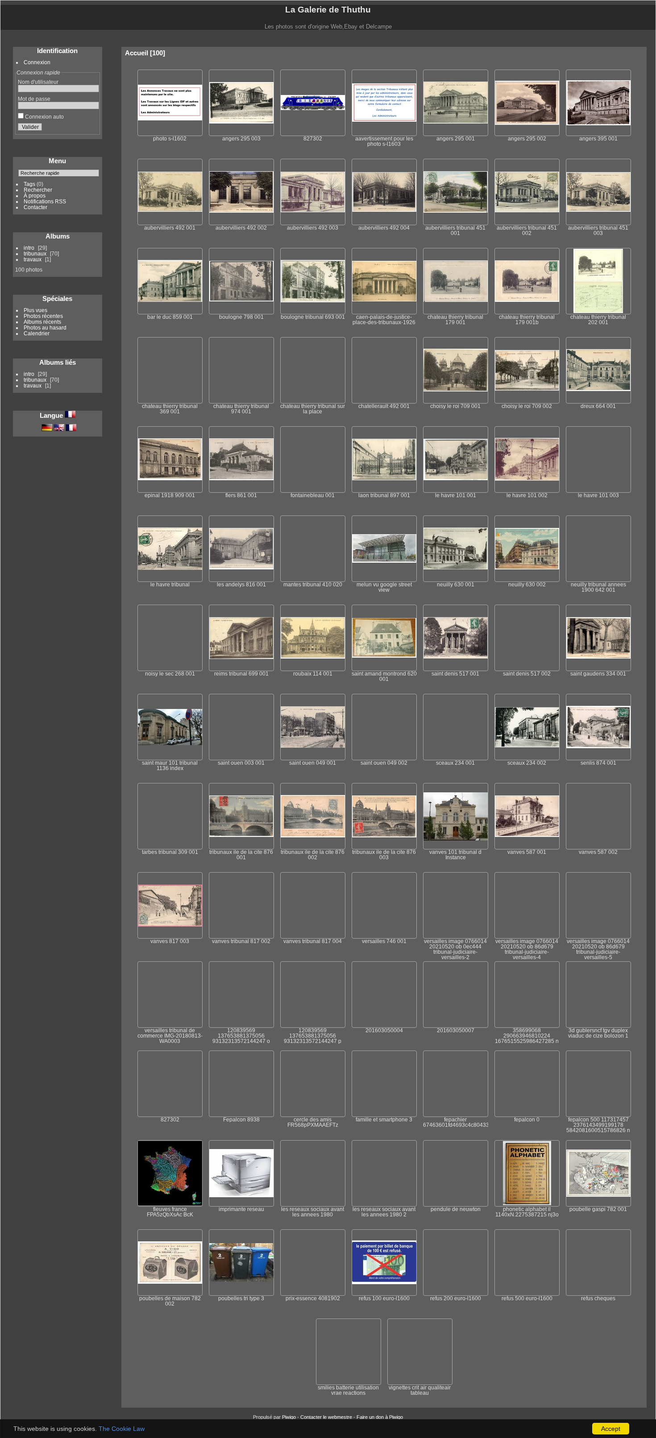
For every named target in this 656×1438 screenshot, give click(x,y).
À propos (35, 195)
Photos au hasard (45, 327)
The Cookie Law (122, 1428)
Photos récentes (43, 316)
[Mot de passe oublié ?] (91, 128)
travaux (33, 259)
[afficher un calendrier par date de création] (626, 52)
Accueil (136, 53)
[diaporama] (591, 52)
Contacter (35, 207)
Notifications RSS (45, 201)
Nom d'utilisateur (38, 82)
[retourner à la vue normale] (603, 52)
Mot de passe (34, 99)
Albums (58, 236)
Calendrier (37, 333)
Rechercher (38, 190)
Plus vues (35, 310)
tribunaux (35, 253)
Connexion (37, 62)
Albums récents (42, 322)
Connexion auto (44, 116)
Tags (29, 184)
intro (29, 248)
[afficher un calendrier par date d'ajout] (614, 52)
